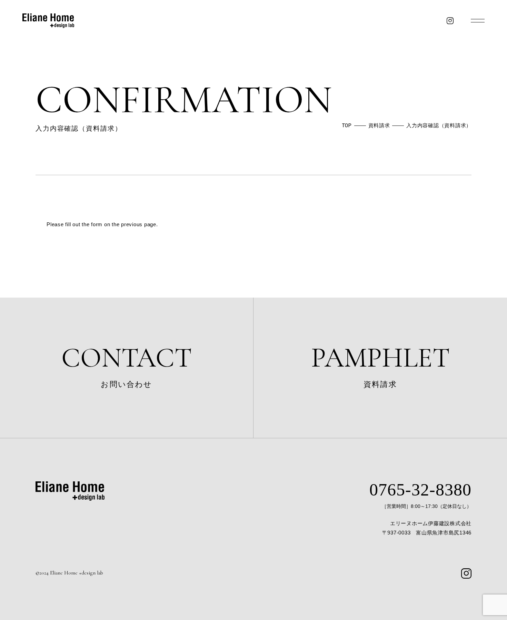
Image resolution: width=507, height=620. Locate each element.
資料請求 (380, 365)
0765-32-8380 (420, 490)
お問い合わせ (126, 365)
